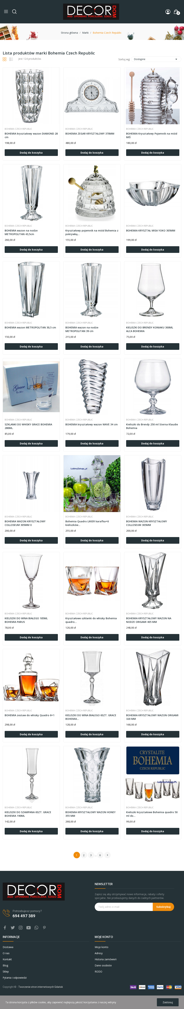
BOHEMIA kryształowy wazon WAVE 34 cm (91, 424)
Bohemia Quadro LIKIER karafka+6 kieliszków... (87, 523)
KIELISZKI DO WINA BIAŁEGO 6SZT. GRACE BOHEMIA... (90, 717)
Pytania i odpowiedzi (15, 977)
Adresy (99, 953)
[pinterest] (44, 928)
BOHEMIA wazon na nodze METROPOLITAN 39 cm (81, 329)
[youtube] (28, 928)
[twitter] (13, 928)
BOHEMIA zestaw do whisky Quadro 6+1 (29, 715)
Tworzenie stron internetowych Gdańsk (40, 986)
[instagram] (21, 928)
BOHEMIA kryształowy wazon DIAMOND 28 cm (31, 135)
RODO (98, 971)
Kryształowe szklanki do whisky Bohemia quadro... (91, 620)
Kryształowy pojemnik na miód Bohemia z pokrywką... (91, 232)
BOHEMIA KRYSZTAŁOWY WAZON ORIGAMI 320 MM (152, 717)
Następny (107, 855)
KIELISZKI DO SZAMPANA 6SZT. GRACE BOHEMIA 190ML (28, 813)
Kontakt (7, 959)
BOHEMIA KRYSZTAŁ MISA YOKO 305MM (150, 230)
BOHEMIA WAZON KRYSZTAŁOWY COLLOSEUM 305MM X (25, 523)
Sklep (6, 971)
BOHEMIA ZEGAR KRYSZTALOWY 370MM (89, 133)
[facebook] (5, 928)
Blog (5, 965)
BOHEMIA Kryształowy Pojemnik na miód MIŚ (151, 135)
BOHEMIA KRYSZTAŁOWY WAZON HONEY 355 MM (90, 813)
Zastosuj (168, 1002)
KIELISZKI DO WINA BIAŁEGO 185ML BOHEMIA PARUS (26, 620)
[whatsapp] (36, 928)
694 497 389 (24, 916)
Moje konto (101, 947)
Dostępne (156, 59)
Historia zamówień (106, 959)
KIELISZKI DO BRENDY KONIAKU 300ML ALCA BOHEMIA (149, 329)
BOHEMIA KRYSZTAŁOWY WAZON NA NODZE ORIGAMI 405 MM (148, 620)
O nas (6, 953)
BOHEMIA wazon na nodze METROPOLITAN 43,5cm (21, 232)
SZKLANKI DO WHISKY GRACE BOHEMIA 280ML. (28, 426)
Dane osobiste (103, 965)
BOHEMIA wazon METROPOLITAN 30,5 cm (30, 327)
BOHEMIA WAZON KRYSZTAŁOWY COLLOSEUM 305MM (146, 523)
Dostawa (8, 947)
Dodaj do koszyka (31, 152)
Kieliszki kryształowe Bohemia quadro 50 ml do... (152, 813)
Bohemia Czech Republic (18, 129)
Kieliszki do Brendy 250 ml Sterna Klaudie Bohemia (152, 426)
